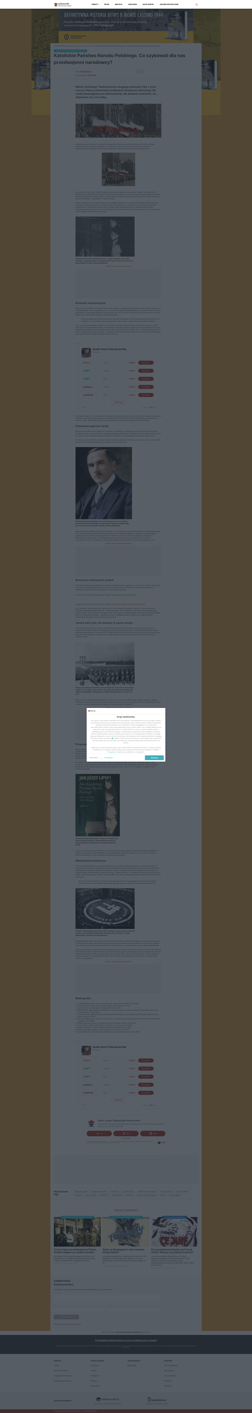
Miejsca (118, 4)
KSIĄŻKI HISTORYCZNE (169, 4)
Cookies (119, 752)
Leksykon (132, 4)
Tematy (94, 4)
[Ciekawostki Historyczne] (64, 4)
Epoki (106, 4)
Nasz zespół (148, 4)
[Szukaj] (196, 4)
